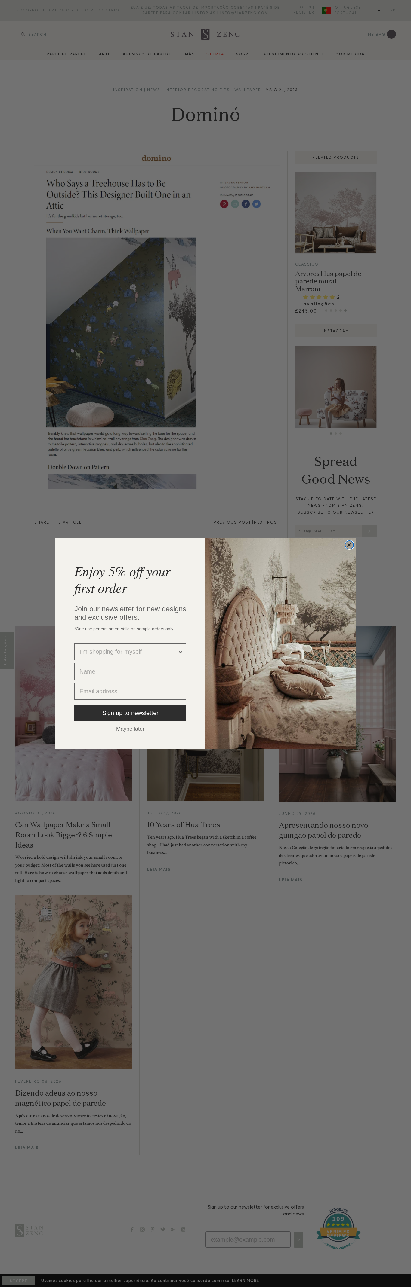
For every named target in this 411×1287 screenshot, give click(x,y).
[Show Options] (181, 652)
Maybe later (130, 728)
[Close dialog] (349, 545)
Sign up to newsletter (130, 713)
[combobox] (128, 652)
